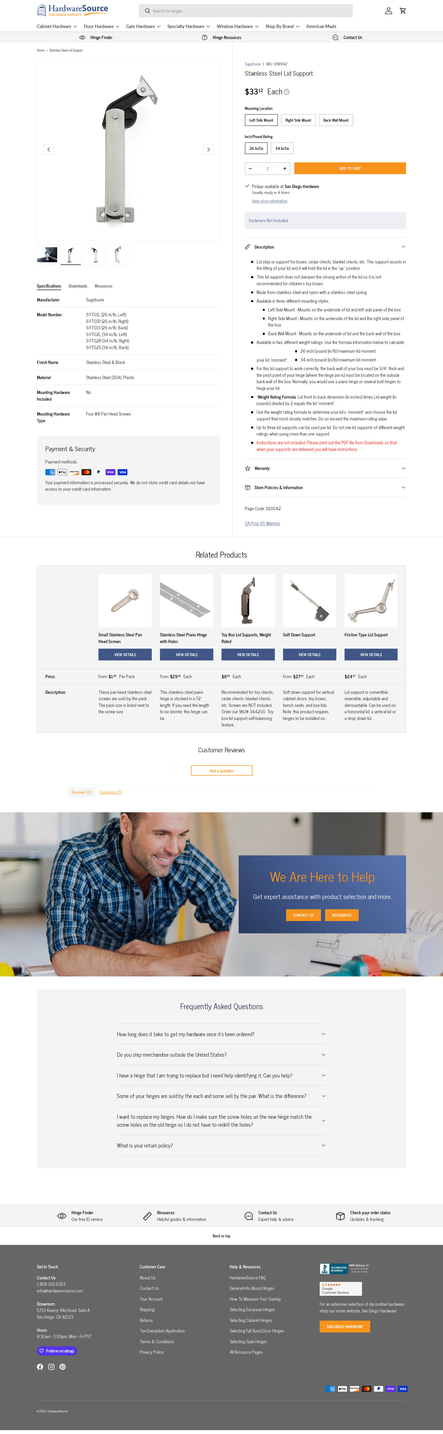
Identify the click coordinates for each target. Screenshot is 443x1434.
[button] (403, 10)
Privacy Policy (152, 1352)
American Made (321, 26)
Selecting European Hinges (252, 1309)
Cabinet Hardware (54, 26)
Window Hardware (235, 26)
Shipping (147, 1309)
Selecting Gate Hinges (248, 1341)
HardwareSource (57, 1411)
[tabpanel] (128, 360)
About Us (148, 1277)
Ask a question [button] (222, 770)
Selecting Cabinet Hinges (251, 1320)
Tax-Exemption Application (162, 1330)
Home (40, 50)
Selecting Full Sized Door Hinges (257, 1330)
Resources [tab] (103, 285)
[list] (128, 149)
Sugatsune (253, 64)
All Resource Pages (246, 1352)
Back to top (221, 1235)
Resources (341, 915)
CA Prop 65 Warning (262, 523)
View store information (269, 200)
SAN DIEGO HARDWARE (345, 1326)
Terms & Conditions (157, 1341)
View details (125, 654)
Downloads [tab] (78, 285)
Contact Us (303, 915)
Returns (146, 1320)
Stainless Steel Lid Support (66, 50)
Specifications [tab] (49, 285)
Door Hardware (99, 26)
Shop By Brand (280, 26)
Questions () (110, 792)
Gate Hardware (140, 26)
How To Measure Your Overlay (255, 1298)
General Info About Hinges (252, 1288)
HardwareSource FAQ (248, 1277)
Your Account (151, 1298)
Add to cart (350, 168)
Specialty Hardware (185, 26)
